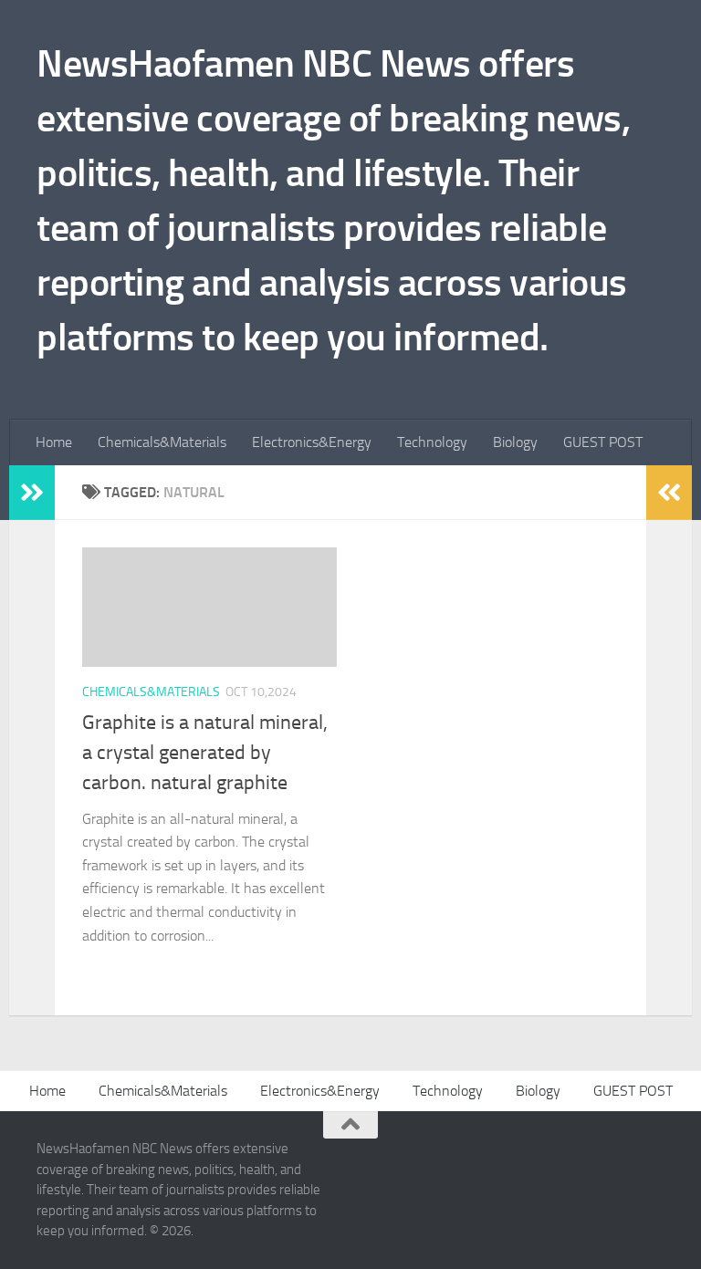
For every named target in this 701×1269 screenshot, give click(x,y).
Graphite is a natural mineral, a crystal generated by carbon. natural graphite (205, 753)
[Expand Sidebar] (32, 492)
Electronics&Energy (311, 442)
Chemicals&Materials (162, 442)
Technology (432, 442)
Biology (515, 442)
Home (54, 442)
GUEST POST (603, 442)
